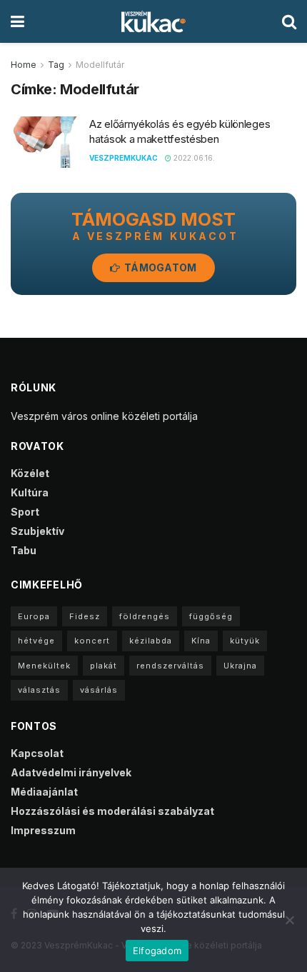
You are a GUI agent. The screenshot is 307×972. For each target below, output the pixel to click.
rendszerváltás (170, 666)
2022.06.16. (193, 158)
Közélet (30, 473)
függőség (211, 616)
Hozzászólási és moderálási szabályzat (112, 811)
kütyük (245, 641)
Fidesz (84, 616)
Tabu (23, 550)
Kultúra (30, 492)
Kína (201, 641)
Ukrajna (240, 666)
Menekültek (44, 666)
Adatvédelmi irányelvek (71, 772)
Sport (25, 512)
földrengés (144, 616)
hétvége (36, 641)
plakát (103, 666)
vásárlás (99, 690)
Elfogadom (157, 950)
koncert (92, 641)
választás (39, 690)
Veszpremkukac (123, 158)
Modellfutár (100, 64)
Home (23, 64)
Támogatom (159, 267)
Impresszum (43, 830)
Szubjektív (37, 531)
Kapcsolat (37, 753)
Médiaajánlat (44, 792)
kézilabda (150, 641)
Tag (56, 64)
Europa (34, 616)
